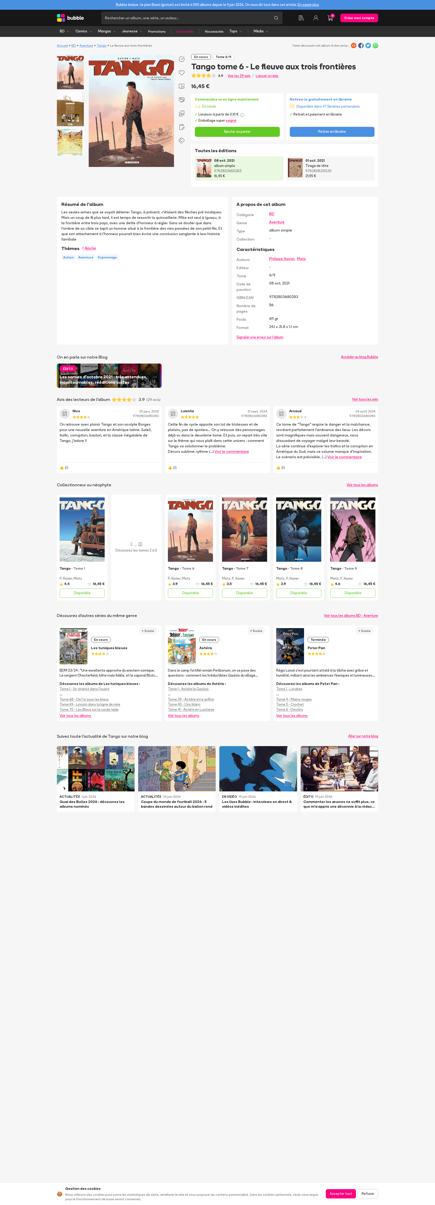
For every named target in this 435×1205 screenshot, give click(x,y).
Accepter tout (341, 1193)
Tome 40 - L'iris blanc (184, 704)
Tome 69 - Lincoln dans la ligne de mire (90, 704)
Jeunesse (130, 31)
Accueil (62, 45)
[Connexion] (315, 17)
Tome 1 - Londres (289, 689)
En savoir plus (308, 4)
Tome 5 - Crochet (290, 704)
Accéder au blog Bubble (359, 357)
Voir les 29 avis (239, 76)
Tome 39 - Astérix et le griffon (191, 699)
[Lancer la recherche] (276, 18)
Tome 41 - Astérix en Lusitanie (191, 709)
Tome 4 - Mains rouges (294, 699)
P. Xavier (66, 578)
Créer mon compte (359, 18)
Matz (301, 258)
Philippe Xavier (281, 258)
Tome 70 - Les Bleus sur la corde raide (89, 709)
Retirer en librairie (332, 131)
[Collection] (301, 17)
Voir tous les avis (365, 399)
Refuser (368, 1193)
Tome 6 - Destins (289, 709)
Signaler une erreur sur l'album (260, 337)
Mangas (104, 31)
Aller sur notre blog (363, 736)
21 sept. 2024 (257, 411)
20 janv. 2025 (149, 411)
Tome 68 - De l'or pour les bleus (84, 699)
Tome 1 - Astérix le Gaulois (188, 689)
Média (258, 31)
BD (62, 31)
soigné (231, 120)
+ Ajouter (89, 248)
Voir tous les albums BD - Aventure (351, 615)
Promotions (157, 31)
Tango (101, 45)
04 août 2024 (365, 411)
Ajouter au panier (237, 131)
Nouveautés (214, 31)
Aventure (86, 45)
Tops (233, 31)
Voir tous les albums (362, 485)
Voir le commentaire (232, 451)
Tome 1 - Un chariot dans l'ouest (84, 689)
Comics (81, 31)
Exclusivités (185, 31)
